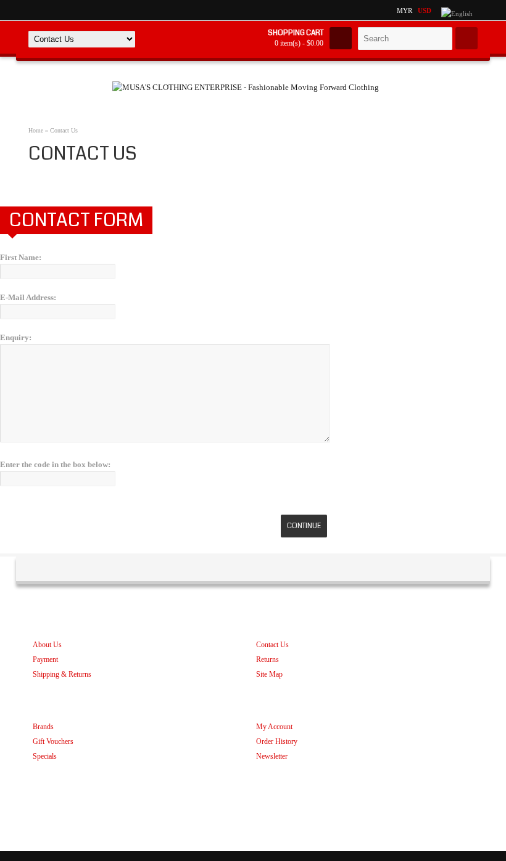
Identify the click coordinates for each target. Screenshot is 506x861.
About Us (47, 644)
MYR (404, 10)
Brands (43, 726)
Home (35, 130)
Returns (267, 659)
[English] (457, 13)
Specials (45, 756)
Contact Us (64, 130)
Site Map (269, 674)
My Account (274, 726)
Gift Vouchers (53, 741)
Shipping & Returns (62, 674)
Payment (45, 659)
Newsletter (272, 756)
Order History (276, 741)
